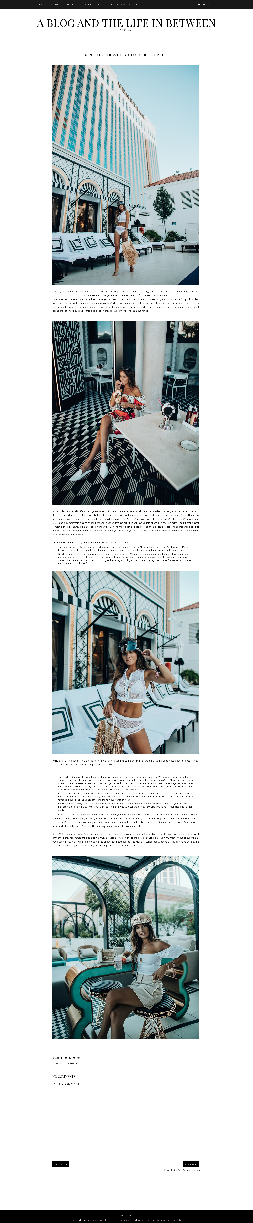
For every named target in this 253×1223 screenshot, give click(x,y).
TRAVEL (70, 4)
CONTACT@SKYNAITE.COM (125, 4)
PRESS (101, 4)
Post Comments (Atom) (189, 1170)
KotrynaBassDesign (170, 1220)
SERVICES (86, 4)
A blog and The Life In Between (126, 22)
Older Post (191, 1164)
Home (41, 4)
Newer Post (61, 1164)
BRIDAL (55, 4)
